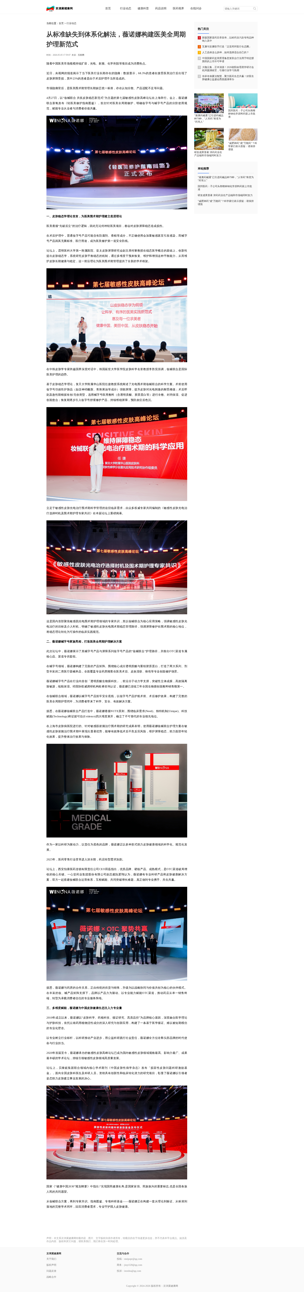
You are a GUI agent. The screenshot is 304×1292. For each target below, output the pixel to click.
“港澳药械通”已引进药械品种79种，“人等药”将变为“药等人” (208, 118)
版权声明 (51, 1265)
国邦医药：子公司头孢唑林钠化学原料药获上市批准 (241, 113)
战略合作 (51, 1277)
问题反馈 (51, 1271)
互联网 (81, 55)
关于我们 (51, 1259)
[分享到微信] (175, 1230)
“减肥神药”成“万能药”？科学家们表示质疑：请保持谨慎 (242, 146)
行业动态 (71, 23)
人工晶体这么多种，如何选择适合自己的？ (225, 52)
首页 (61, 23)
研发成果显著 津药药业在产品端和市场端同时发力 (225, 195)
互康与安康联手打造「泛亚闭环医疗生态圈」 (226, 46)
